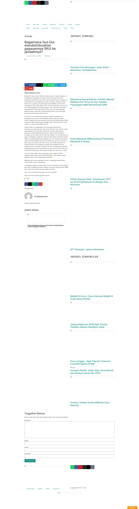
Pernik (65, 28)
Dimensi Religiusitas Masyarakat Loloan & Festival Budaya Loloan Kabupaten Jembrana (45, 226)
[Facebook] (76, 467)
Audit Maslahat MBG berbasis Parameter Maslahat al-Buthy (92, 140)
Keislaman (53, 24)
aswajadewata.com (92, 488)
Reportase (36, 24)
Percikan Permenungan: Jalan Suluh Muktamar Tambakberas (89, 68)
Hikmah (69, 24)
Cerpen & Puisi (55, 28)
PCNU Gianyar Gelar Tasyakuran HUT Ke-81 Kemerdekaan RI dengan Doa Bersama (90, 182)
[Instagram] (84, 467)
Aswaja (44, 24)
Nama (26, 440)
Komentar (27, 420)
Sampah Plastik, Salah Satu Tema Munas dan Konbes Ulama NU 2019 (92, 371)
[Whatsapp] (72, 467)
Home (28, 24)
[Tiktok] (92, 467)
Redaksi (40, 488)
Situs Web (27, 453)
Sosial (28, 28)
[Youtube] (80, 467)
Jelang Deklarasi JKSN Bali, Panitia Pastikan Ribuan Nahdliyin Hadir (88, 325)
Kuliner (73, 28)
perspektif (45, 28)
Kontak (48, 488)
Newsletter (56, 488)
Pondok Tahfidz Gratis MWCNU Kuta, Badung (90, 404)
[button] (30, 85)
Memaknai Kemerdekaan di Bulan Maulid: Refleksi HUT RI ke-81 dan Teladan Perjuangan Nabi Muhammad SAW (92, 102)
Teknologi (36, 28)
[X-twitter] (88, 467)
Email (26, 447)
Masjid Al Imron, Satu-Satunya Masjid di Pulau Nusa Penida (91, 297)
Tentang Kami (30, 488)
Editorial (61, 24)
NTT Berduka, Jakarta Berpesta (87, 249)
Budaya (77, 24)
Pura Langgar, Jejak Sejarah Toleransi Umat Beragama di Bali (90, 362)
